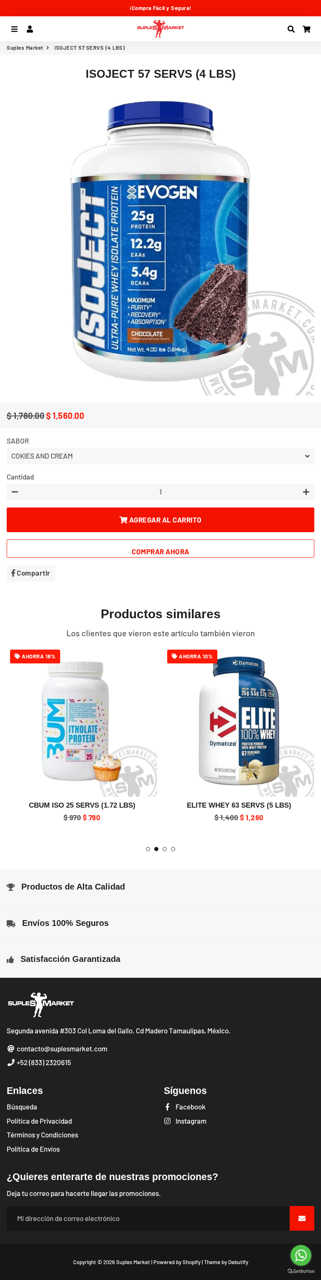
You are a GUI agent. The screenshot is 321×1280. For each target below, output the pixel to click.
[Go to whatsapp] (300, 1255)
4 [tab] (173, 849)
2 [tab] (156, 849)
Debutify (238, 1262)
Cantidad (20, 476)
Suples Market (25, 47)
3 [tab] (165, 849)
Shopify (192, 1262)
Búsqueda (22, 1106)
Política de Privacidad (39, 1121)
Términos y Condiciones (42, 1134)
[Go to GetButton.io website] (301, 1271)
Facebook (190, 1106)
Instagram (190, 1121)
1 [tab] (148, 849)
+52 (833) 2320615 (43, 1062)
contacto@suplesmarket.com (61, 1048)
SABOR (18, 440)
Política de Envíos (33, 1149)
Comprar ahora (160, 551)
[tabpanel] (82, 734)
